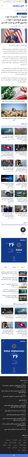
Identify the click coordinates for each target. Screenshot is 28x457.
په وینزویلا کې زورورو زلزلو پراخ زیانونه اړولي (21, 153)
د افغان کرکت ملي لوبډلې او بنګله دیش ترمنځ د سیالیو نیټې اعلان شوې (9, 278)
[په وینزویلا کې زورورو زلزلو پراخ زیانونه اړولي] (21, 147)
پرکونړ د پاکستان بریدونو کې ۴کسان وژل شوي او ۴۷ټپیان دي (7, 184)
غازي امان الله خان (22, 445)
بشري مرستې (8, 440)
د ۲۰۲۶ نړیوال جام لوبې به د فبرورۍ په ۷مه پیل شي (10, 284)
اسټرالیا (24, 440)
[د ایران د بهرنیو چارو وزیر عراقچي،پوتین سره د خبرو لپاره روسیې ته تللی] (7, 208)
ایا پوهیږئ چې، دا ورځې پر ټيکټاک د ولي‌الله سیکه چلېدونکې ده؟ (10, 296)
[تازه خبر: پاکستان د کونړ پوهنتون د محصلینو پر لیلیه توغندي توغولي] (21, 193)
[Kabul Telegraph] (18, 6)
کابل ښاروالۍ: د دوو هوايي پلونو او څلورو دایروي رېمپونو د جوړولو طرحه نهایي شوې (21, 138)
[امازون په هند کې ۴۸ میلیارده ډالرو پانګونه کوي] (7, 131)
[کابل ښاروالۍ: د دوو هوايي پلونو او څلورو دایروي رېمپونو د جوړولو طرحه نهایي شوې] (21, 131)
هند (20, 447)
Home (24, 10)
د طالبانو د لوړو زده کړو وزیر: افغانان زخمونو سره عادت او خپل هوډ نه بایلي (21, 169)
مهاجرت (9, 445)
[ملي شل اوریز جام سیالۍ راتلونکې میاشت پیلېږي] (7, 163)
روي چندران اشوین (12, 442)
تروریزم (19, 442)
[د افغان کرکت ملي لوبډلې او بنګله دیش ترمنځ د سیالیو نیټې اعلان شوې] (23, 279)
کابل (19, 450)
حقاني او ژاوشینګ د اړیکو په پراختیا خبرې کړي (21, 214)
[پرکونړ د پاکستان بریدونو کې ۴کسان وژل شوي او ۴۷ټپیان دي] (7, 178)
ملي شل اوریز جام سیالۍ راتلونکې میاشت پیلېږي (8, 168)
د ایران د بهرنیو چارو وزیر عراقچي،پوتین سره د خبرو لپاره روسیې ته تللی (7, 215)
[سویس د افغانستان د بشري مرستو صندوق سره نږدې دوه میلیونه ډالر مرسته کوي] (7, 147)
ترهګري (24, 442)
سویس (6, 442)
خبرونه (21, 10)
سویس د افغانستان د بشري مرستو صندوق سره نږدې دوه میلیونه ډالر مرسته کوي (7, 154)
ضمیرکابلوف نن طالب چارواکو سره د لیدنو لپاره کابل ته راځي (21, 184)
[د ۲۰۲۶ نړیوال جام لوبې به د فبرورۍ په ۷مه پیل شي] (23, 285)
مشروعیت (15, 445)
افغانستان (17, 10)
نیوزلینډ (4, 445)
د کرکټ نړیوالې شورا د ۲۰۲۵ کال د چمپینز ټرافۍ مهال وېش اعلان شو (10, 290)
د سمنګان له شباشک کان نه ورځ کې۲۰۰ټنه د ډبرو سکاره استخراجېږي (7, 200)
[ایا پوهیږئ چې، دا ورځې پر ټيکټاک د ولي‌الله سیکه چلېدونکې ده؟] (23, 298)
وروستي (14, 267)
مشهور (22, 267)
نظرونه (5, 267)
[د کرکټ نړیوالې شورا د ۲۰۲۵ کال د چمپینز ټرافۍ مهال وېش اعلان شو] (23, 291)
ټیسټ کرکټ (15, 447)
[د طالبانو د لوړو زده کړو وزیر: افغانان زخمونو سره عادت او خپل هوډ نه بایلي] (21, 163)
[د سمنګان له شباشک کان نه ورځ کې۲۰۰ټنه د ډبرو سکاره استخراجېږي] (7, 193)
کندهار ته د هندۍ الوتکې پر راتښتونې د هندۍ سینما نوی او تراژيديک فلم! (9, 272)
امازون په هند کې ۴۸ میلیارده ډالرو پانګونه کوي (7, 136)
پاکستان (8, 447)
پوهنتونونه (24, 450)
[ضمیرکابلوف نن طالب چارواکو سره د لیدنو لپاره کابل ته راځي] (21, 178)
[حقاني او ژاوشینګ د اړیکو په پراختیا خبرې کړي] (21, 208)
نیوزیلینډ (24, 447)
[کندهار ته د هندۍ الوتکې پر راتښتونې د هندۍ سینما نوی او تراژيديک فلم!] (23, 273)
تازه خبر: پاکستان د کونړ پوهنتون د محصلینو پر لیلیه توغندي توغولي (21, 200)
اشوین (20, 440)
